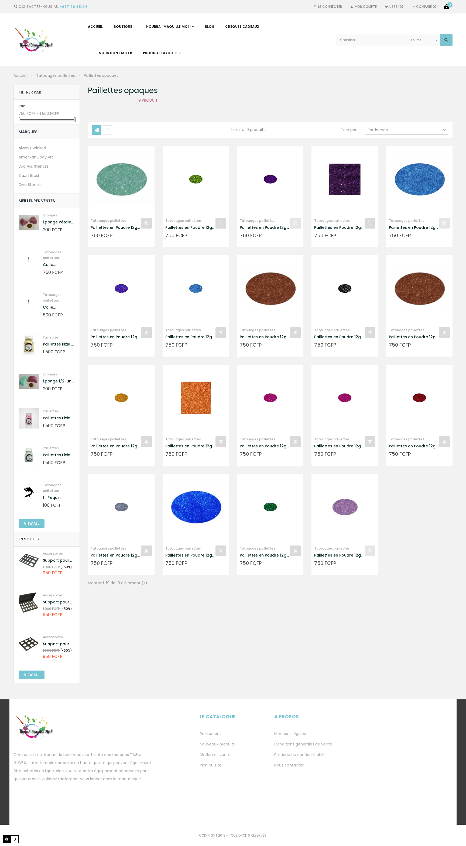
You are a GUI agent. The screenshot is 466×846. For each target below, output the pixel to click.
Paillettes (51, 337)
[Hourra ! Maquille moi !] (36, 40)
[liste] (107, 130)
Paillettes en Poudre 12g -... (114, 227)
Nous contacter (289, 765)
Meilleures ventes (216, 754)
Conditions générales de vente (303, 744)
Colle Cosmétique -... (58, 265)
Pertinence (407, 130)
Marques (28, 131)
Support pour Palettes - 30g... (58, 602)
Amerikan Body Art (36, 157)
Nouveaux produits (217, 744)
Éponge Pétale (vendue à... (57, 222)
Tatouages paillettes (108, 220)
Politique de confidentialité (299, 754)
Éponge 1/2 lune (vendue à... (58, 381)
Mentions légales (290, 733)
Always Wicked (32, 148)
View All (31, 523)
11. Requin (52, 497)
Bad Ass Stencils (34, 166)
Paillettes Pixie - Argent (58, 455)
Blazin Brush (29, 175)
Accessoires (53, 553)
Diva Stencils (30, 184)
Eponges (50, 215)
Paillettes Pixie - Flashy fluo (58, 418)
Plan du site (210, 765)
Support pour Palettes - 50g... (58, 560)
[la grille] (96, 130)
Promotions (210, 733)
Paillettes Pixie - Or (58, 344)
